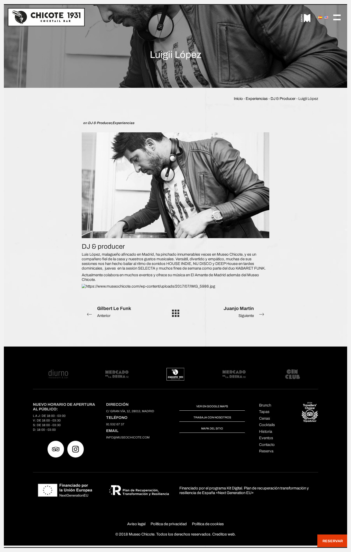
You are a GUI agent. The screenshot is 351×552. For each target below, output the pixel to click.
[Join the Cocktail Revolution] (46, 17)
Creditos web (223, 534)
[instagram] (75, 449)
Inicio (238, 99)
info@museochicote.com (128, 437)
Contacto (267, 445)
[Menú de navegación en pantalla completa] (337, 16)
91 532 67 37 (115, 424)
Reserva (266, 451)
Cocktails (267, 425)
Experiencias (257, 99)
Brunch (265, 405)
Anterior (114, 312)
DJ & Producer (283, 99)
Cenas (264, 418)
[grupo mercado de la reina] (305, 17)
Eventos (266, 438)
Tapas (264, 412)
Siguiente (239, 312)
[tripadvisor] (55, 449)
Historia (265, 431)
